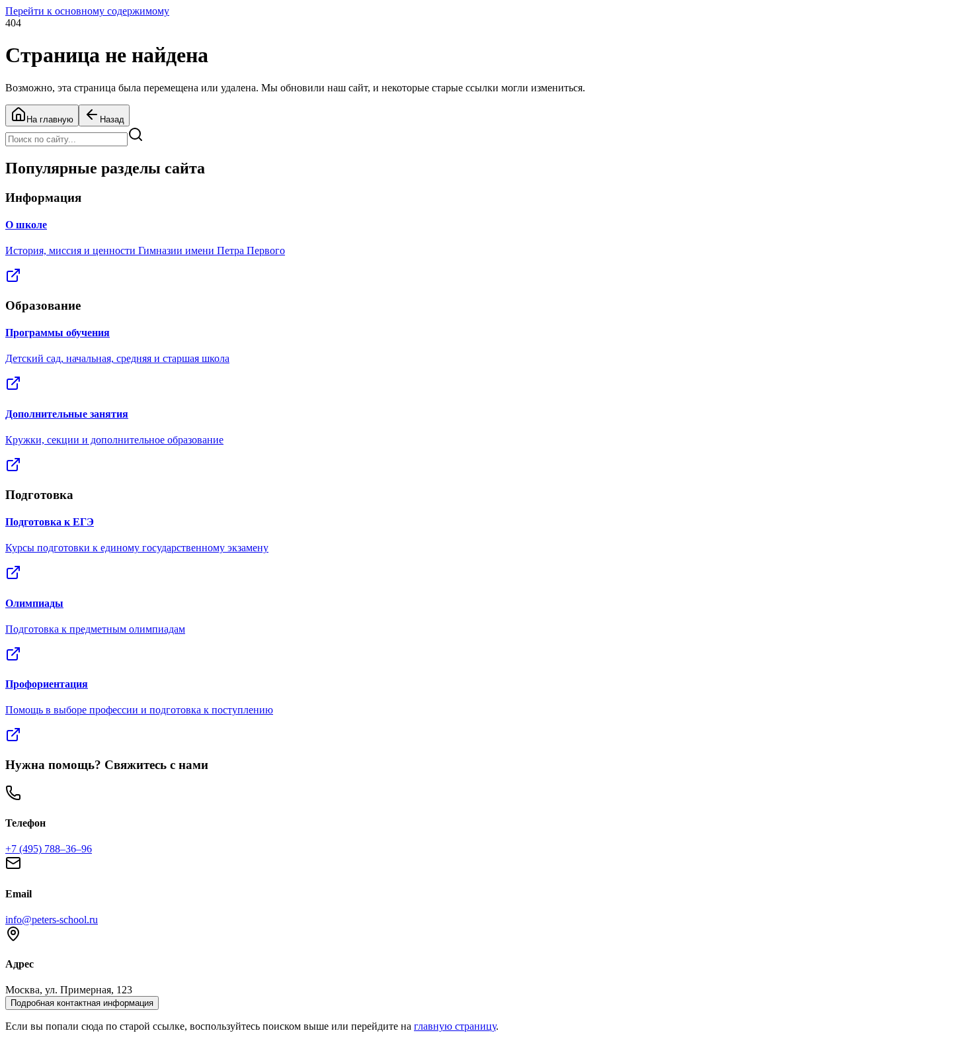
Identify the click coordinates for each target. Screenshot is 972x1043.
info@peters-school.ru (51, 919)
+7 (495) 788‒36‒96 (48, 848)
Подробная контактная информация (82, 1003)
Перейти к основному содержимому (87, 11)
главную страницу (455, 1026)
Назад (112, 119)
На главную (49, 119)
